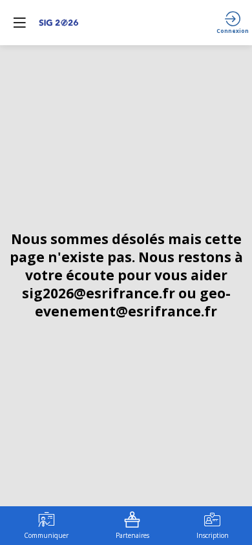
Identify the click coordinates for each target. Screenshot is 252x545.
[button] (19, 22)
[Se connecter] (232, 22)
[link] (46, 525)
